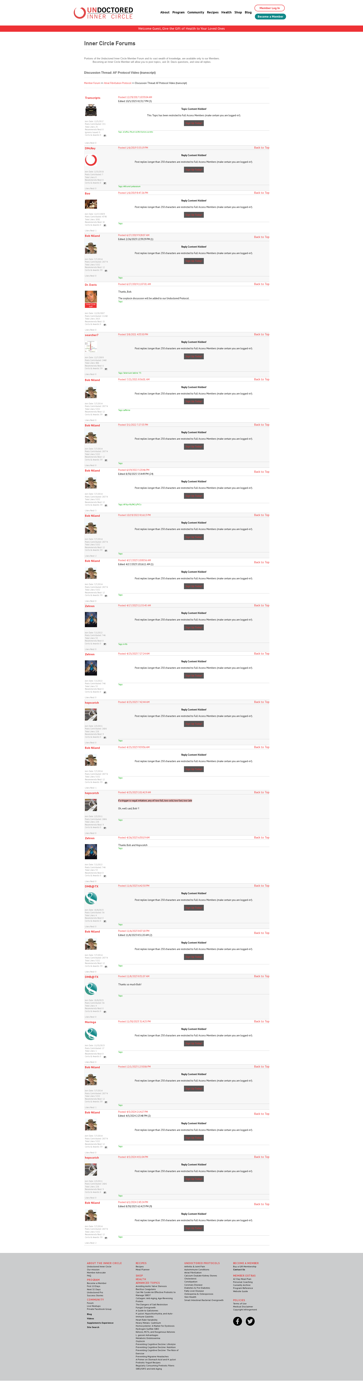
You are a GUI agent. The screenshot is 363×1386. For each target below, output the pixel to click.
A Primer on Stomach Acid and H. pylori (156, 1359)
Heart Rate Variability (146, 1319)
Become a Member (270, 16)
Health (226, 12)
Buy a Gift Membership (244, 1266)
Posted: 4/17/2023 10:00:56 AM (134, 560)
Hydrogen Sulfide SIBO (147, 1328)
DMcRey (90, 148)
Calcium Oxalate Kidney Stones (200, 1275)
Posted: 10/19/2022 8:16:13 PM (134, 515)
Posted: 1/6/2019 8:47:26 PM (133, 192)
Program (178, 12)
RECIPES (141, 1263)
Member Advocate (96, 1272)
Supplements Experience (100, 1322)
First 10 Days (93, 1286)
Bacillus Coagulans (146, 1289)
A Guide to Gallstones (147, 1310)
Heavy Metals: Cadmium (148, 1322)
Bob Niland (92, 236)
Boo (87, 193)
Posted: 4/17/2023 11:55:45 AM (134, 605)
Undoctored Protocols (202, 1263)
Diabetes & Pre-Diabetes (197, 1287)
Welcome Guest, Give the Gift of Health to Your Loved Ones (181, 28)
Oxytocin (140, 1341)
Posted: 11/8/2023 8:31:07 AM (133, 976)
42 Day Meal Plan (242, 1279)
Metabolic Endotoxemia (148, 1338)
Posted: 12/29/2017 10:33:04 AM (135, 97)
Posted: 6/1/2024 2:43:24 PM (133, 1202)
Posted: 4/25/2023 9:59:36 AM (134, 747)
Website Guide (240, 1291)
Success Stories (95, 1295)
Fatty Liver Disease (194, 1290)
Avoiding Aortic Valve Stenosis (151, 1286)
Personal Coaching (243, 1282)
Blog (248, 12)
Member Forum (92, 83)
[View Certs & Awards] (105, 135)
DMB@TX (91, 886)
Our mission (93, 1269)
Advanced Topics (148, 1283)
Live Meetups (94, 1306)
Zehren (90, 606)
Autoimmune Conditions (196, 1269)
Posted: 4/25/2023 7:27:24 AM (134, 653)
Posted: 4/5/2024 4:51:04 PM (133, 1157)
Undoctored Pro (95, 1292)
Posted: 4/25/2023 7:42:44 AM (134, 702)
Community (195, 12)
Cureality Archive (242, 1285)
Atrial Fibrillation (193, 1272)
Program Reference (243, 1288)
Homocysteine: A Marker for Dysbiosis (155, 1325)
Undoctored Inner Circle (99, 1266)
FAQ (89, 1275)
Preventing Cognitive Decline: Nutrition (156, 1347)
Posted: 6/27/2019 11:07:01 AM (134, 284)
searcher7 (92, 335)
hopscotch (92, 702)
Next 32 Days (94, 1289)
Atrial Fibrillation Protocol (117, 83)
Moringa (90, 1022)
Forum (90, 1303)
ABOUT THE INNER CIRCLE (104, 1263)
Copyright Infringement (245, 1309)
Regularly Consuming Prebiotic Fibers (155, 1365)
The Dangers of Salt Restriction (152, 1304)
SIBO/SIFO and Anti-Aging (149, 1368)
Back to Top (261, 147)
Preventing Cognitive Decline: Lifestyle (156, 1344)
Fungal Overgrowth (146, 1307)
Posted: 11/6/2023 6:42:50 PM (133, 885)
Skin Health (190, 1296)
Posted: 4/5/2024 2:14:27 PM (133, 1111)
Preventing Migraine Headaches (152, 1356)
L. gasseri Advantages (147, 1335)
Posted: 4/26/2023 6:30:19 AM (134, 837)
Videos (90, 1318)
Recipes (213, 12)
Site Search (93, 1327)
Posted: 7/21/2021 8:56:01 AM (134, 379)
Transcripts (92, 98)
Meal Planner (143, 1269)
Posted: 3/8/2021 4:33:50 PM (133, 334)
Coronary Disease (193, 1284)
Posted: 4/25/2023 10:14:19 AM (134, 792)
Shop (238, 12)
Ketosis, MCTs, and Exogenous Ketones (155, 1331)
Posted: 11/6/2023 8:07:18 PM (133, 931)
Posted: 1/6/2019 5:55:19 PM (133, 147)
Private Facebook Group (99, 1309)
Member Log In (270, 8)
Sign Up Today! (193, 123)
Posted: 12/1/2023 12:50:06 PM (134, 1066)
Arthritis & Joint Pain (194, 1266)
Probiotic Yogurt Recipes (148, 1362)
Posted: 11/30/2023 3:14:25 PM (134, 1021)
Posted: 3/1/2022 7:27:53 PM (133, 424)
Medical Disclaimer (243, 1306)
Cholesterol (190, 1278)
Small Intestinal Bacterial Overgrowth (203, 1300)
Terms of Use (240, 1303)
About (165, 12)
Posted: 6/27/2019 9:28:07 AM (133, 235)
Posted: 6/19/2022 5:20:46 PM (133, 470)
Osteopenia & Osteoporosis (198, 1293)
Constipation (190, 1281)
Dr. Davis (91, 285)
